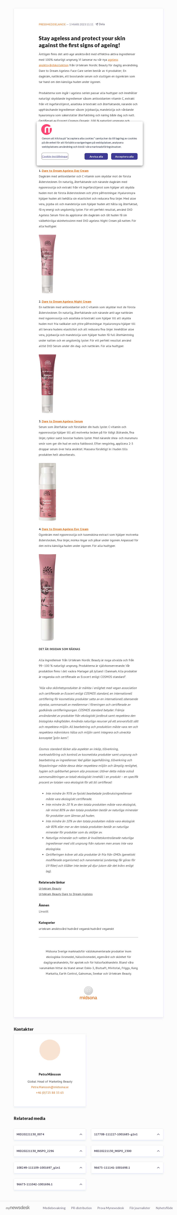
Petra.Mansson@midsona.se (49, 1087)
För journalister (139, 1208)
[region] (90, 143)
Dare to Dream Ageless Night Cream (66, 302)
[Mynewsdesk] (18, 1208)
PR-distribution (81, 1208)
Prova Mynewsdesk (110, 1208)
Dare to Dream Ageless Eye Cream (65, 529)
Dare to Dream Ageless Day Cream (65, 171)
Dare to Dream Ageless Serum (62, 421)
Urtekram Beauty (50, 888)
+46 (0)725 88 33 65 (50, 1093)
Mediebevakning (54, 1208)
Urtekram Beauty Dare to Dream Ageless (66, 894)
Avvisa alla (96, 156)
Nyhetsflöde (164, 1208)
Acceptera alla (124, 156)
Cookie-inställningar (55, 156)
